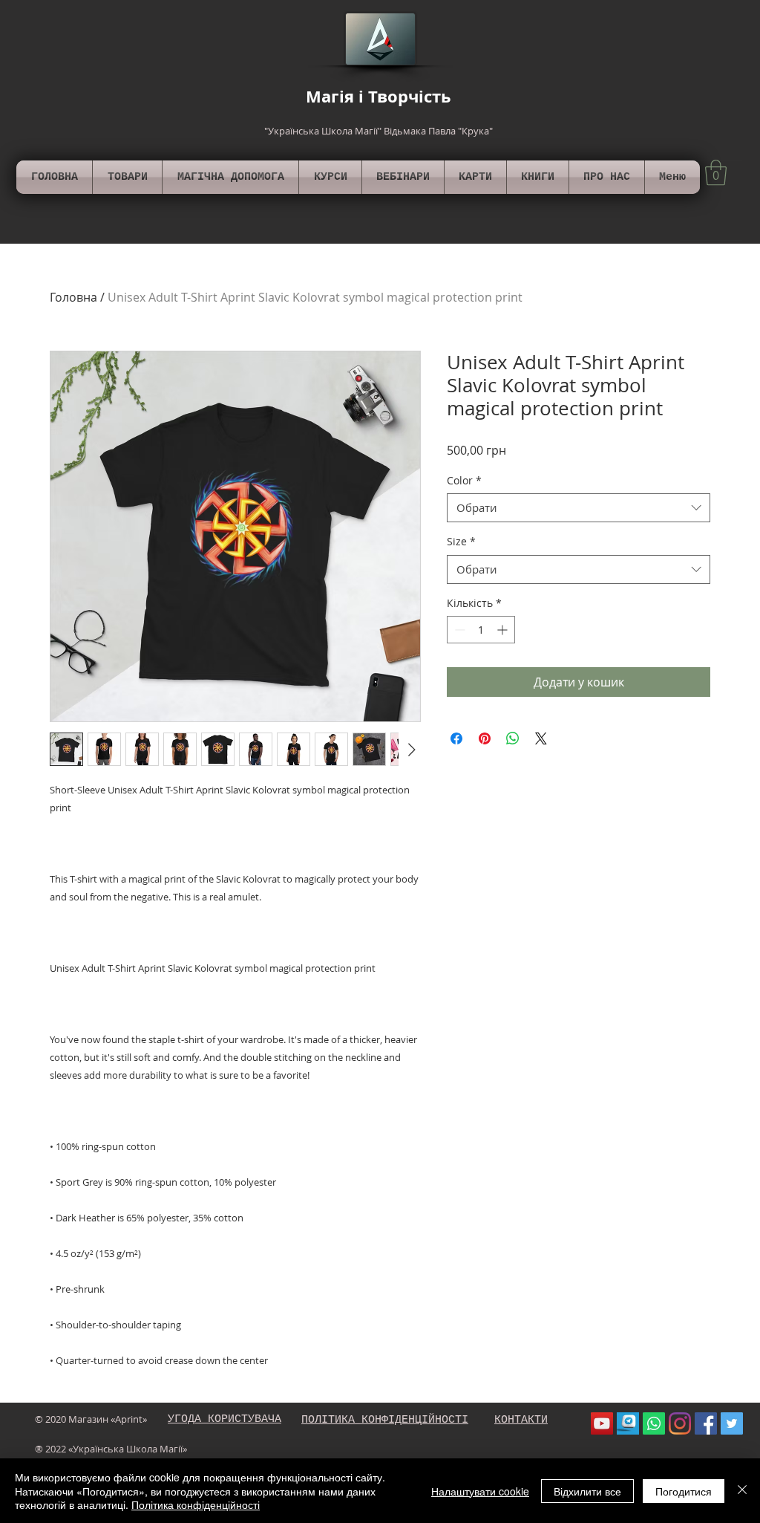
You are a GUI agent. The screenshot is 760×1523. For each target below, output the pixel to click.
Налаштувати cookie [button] (480, 1491)
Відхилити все (587, 1491)
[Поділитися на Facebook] (456, 738)
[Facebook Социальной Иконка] (706, 1423)
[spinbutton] (481, 630)
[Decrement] (458, 630)
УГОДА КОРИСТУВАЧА (224, 1419)
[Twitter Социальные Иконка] (732, 1423)
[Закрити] (742, 1490)
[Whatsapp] (654, 1423)
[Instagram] (680, 1423)
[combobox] (578, 507)
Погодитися (683, 1491)
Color (464, 480)
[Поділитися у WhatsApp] (513, 738)
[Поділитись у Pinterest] (485, 738)
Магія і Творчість (378, 96)
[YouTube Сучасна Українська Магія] (602, 1423)
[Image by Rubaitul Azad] (628, 1423)
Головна (73, 297)
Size (461, 541)
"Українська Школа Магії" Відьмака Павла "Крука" (378, 130)
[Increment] (503, 630)
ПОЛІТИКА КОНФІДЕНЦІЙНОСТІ (384, 1420)
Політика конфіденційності (195, 1504)
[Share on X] (541, 738)
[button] (716, 173)
